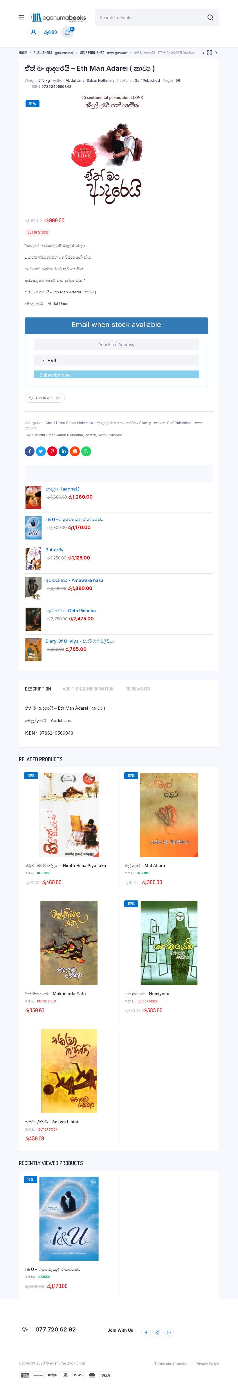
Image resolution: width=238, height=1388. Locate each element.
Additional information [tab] (88, 689)
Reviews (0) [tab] (137, 689)
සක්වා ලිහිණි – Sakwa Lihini (51, 1121)
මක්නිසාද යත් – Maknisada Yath (55, 993)
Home (23, 52)
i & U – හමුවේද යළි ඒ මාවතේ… (53, 1269)
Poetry (90, 435)
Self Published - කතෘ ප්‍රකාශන (103, 52)
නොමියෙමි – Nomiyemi (147, 993)
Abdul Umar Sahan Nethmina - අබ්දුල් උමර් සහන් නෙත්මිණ (91, 423)
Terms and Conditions (172, 1364)
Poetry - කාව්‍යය (152, 423)
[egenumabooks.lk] (58, 17)
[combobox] (45, 360)
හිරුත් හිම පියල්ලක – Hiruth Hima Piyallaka (65, 865)
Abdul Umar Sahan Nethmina (90, 80)
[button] (45, 398)
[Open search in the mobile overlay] (157, 17)
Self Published (147, 80)
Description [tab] (38, 689)
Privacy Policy (207, 1364)
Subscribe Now (55, 375)
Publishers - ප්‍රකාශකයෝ (53, 52)
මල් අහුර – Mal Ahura (145, 865)
